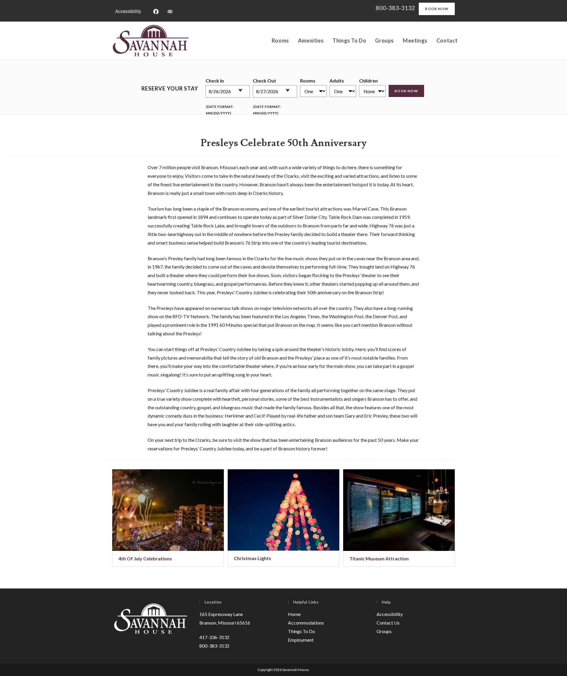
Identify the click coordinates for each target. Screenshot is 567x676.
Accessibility (128, 11)
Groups (384, 631)
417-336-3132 (214, 637)
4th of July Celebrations (145, 558)
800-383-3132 (396, 7)
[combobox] (228, 91)
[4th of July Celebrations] (168, 510)
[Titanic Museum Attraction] (399, 510)
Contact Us (388, 622)
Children (368, 80)
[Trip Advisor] (169, 10)
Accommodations (306, 622)
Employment (301, 640)
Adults (337, 80)
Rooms (307, 80)
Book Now (437, 9)
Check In (215, 80)
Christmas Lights (252, 558)
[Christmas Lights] (283, 510)
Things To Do (301, 631)
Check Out (264, 80)
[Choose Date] (244, 88)
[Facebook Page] (155, 10)
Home (294, 614)
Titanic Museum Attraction (379, 558)
